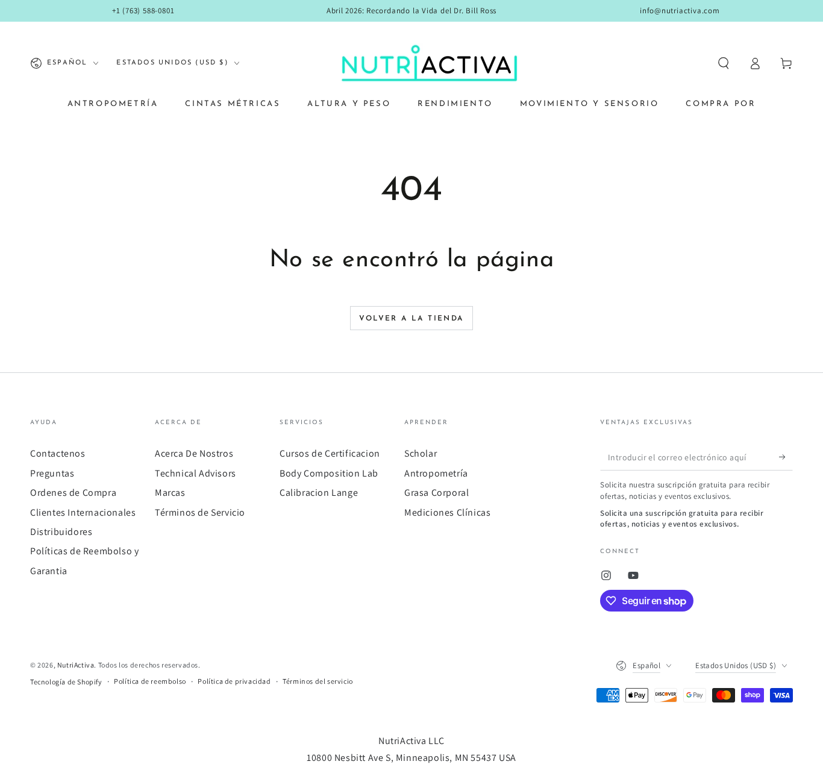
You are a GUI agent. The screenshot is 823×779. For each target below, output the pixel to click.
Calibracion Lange (319, 492)
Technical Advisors (195, 473)
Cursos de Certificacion (330, 453)
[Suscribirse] (786, 456)
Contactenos (58, 453)
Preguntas (52, 473)
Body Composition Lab (329, 473)
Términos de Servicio (200, 512)
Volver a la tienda (411, 318)
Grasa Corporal (436, 492)
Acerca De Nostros (194, 453)
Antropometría (436, 473)
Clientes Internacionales (83, 512)
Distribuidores (61, 531)
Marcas (170, 492)
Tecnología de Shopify (66, 681)
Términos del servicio (318, 681)
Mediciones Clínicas (447, 512)
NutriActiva (76, 664)
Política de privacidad (234, 681)
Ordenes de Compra (73, 492)
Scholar (420, 453)
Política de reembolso (150, 681)
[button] (723, 63)
